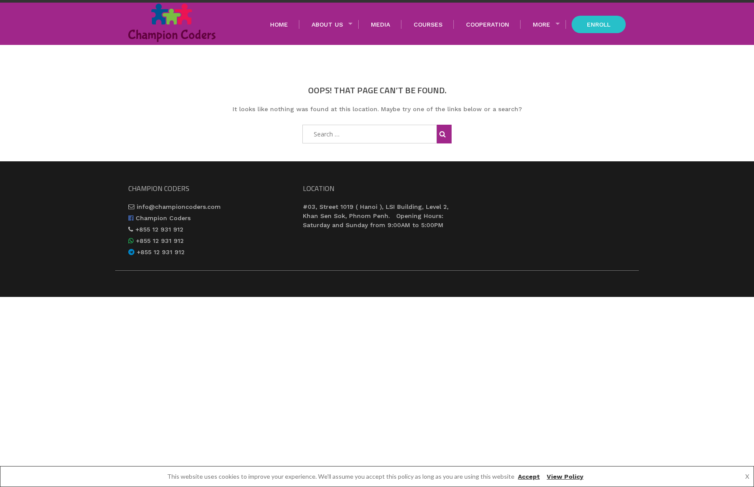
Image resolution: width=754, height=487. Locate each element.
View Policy (565, 476)
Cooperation (487, 24)
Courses (428, 24)
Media (380, 24)
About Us (327, 24)
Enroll (598, 24)
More (541, 24)
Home (279, 24)
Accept (529, 476)
